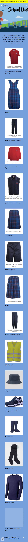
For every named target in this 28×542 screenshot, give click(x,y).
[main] (14, 39)
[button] (1, 5)
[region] (14, 1)
